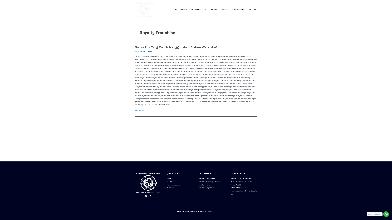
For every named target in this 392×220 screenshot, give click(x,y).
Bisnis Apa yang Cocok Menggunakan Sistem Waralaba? (176, 47)
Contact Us (252, 9)
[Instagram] (150, 196)
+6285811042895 (237, 188)
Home (175, 9)
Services (223, 9)
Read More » (139, 110)
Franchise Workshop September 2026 (193, 9)
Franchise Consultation (207, 179)
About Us (214, 9)
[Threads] (146, 196)
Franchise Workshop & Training (209, 182)
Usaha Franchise (140, 52)
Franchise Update (238, 9)
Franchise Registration (207, 188)
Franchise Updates (173, 185)
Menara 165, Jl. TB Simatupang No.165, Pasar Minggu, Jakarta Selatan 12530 (241, 182)
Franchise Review (205, 185)
